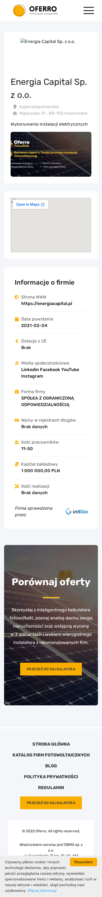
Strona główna (51, 744)
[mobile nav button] (89, 10)
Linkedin (30, 369)
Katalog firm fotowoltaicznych (51, 755)
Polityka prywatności (51, 777)
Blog (51, 766)
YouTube (70, 369)
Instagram (32, 376)
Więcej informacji (42, 890)
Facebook (50, 369)
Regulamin (51, 788)
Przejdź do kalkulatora (51, 669)
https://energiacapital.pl (46, 303)
